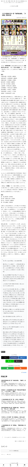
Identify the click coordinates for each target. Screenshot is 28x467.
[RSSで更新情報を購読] (20, 368)
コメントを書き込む (14, 450)
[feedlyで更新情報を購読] (7, 368)
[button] (18, 361)
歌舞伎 (3, 351)
